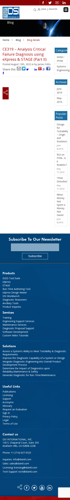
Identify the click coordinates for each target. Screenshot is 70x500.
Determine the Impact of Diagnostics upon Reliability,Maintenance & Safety (26, 370)
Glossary (7, 405)
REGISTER (53, 9)
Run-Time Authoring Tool (16, 289)
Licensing (8, 395)
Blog (18, 40)
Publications (9, 391)
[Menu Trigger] (66, 9)
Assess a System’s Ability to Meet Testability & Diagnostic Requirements (34, 353)
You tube (42, 487)
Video (57, 2)
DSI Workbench (11, 296)
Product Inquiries (12, 306)
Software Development (15, 331)
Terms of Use (10, 423)
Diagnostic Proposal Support (18, 328)
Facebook (43, 2)
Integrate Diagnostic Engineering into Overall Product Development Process (32, 363)
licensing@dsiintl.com (25, 467)
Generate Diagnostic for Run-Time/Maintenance (29, 375)
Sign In (6, 413)
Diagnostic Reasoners (15, 299)
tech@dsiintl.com (28, 471)
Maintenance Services (15, 324)
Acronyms (8, 402)
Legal (5, 420)
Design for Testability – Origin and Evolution (62, 133)
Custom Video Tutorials (15, 335)
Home (6, 40)
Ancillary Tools (11, 303)
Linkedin (64, 2)
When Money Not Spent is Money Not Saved (61, 205)
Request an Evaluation (15, 409)
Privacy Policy (10, 416)
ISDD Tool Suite (11, 278)
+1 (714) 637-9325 (21, 452)
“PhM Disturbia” (62, 179)
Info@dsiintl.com (22, 459)
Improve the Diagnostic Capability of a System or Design (34, 358)
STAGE (6, 285)
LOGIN (43, 9)
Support (7, 398)
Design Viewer (15, 292)
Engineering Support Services (18, 321)
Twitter (50, 2)
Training (7, 317)
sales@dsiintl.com (19, 463)
